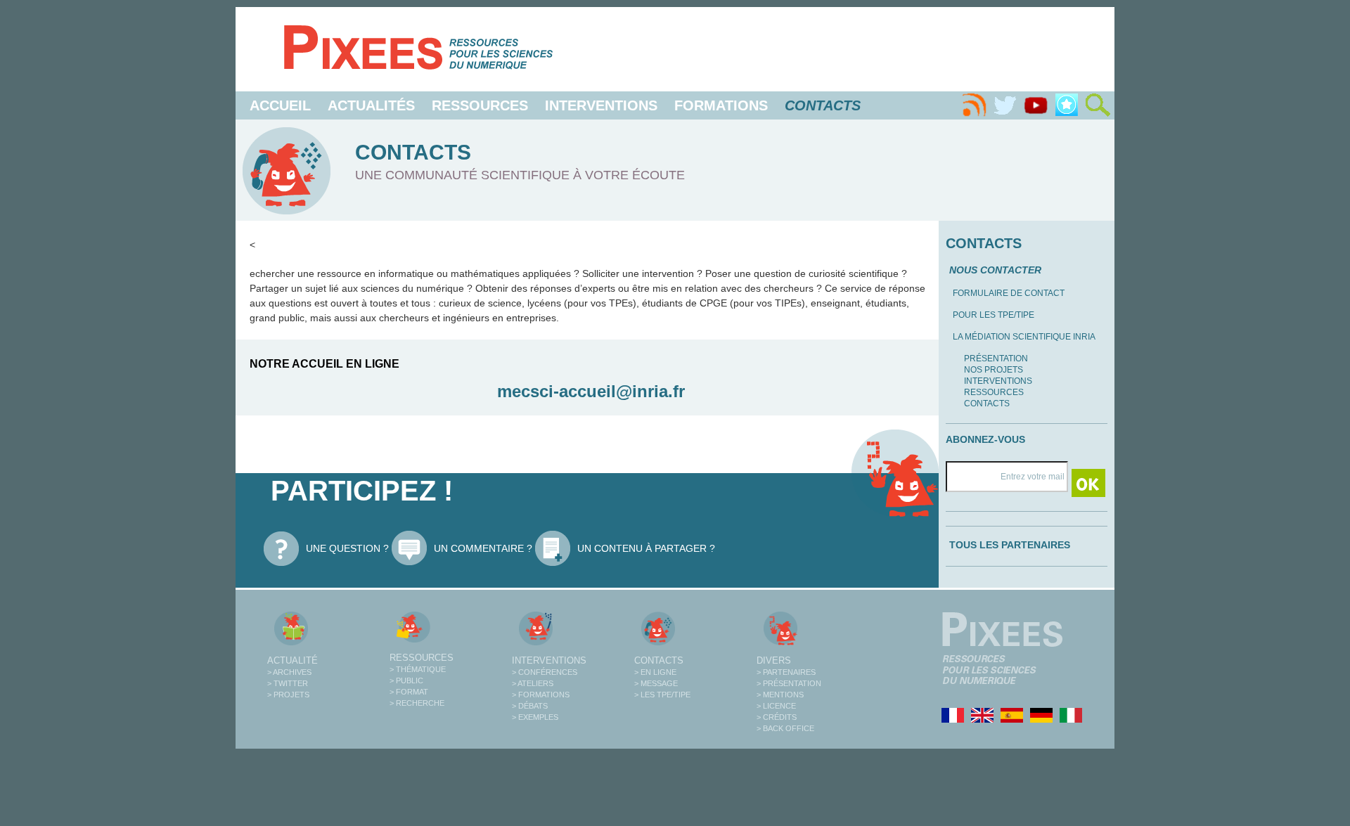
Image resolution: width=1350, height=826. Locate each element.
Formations (721, 105)
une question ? (347, 548)
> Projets (288, 694)
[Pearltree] (1067, 105)
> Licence (776, 706)
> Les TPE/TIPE (662, 694)
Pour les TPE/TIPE (993, 315)
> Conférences (544, 672)
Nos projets (993, 370)
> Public (406, 680)
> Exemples (535, 717)
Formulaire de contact (1009, 293)
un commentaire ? (483, 548)
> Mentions (780, 694)
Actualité (292, 660)
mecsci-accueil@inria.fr (591, 391)
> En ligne (655, 672)
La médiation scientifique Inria (1024, 337)
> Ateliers (532, 683)
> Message (656, 683)
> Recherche (417, 703)
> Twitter (287, 683)
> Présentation (789, 683)
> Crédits (777, 717)
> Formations (541, 694)
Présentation (996, 358)
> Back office (785, 728)
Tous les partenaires (1009, 544)
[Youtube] (1036, 105)
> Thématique (418, 669)
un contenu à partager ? (646, 548)
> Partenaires (786, 672)
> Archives (289, 672)
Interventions (601, 105)
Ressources (480, 105)
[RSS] (974, 105)
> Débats (530, 706)
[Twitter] (1005, 105)
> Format (409, 692)
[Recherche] (1098, 105)
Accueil (280, 105)
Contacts (987, 403)
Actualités (371, 105)
